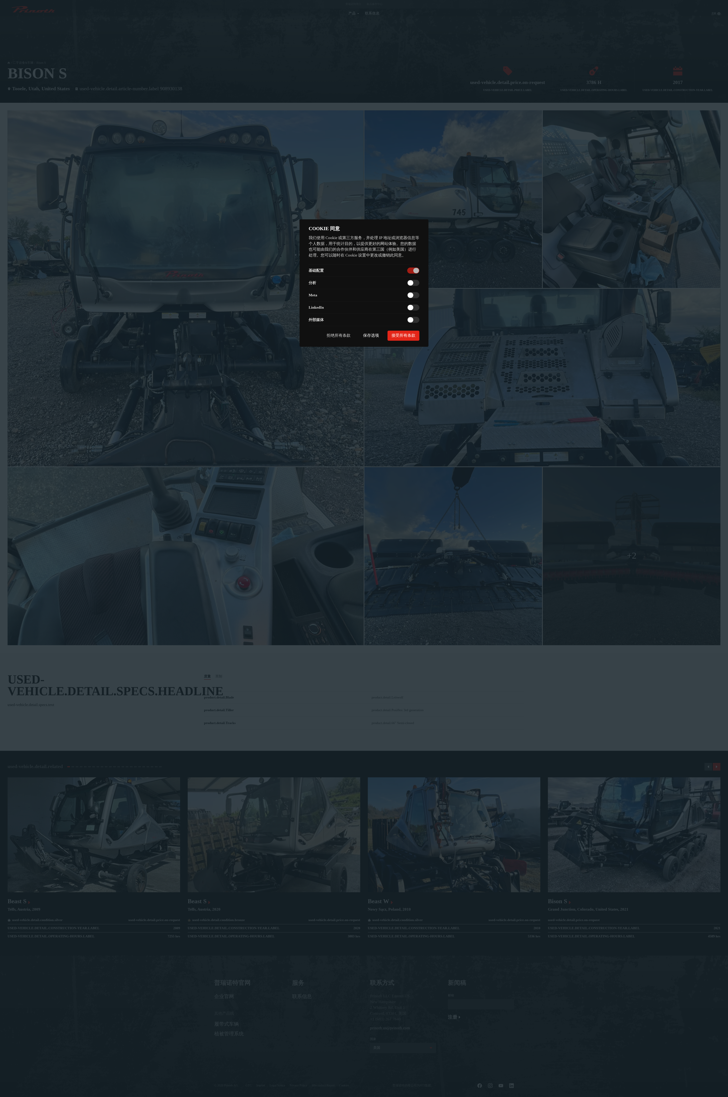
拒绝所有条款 (339, 335)
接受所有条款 (403, 335)
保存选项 (371, 335)
